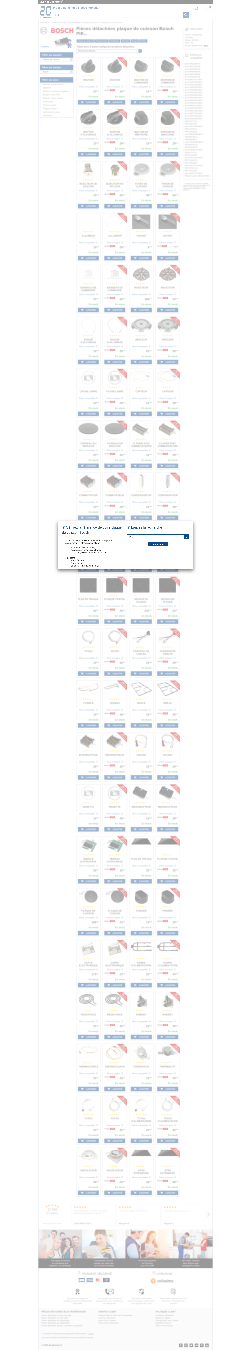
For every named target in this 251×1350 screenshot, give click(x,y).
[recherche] (186, 537)
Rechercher (158, 544)
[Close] (193, 521)
